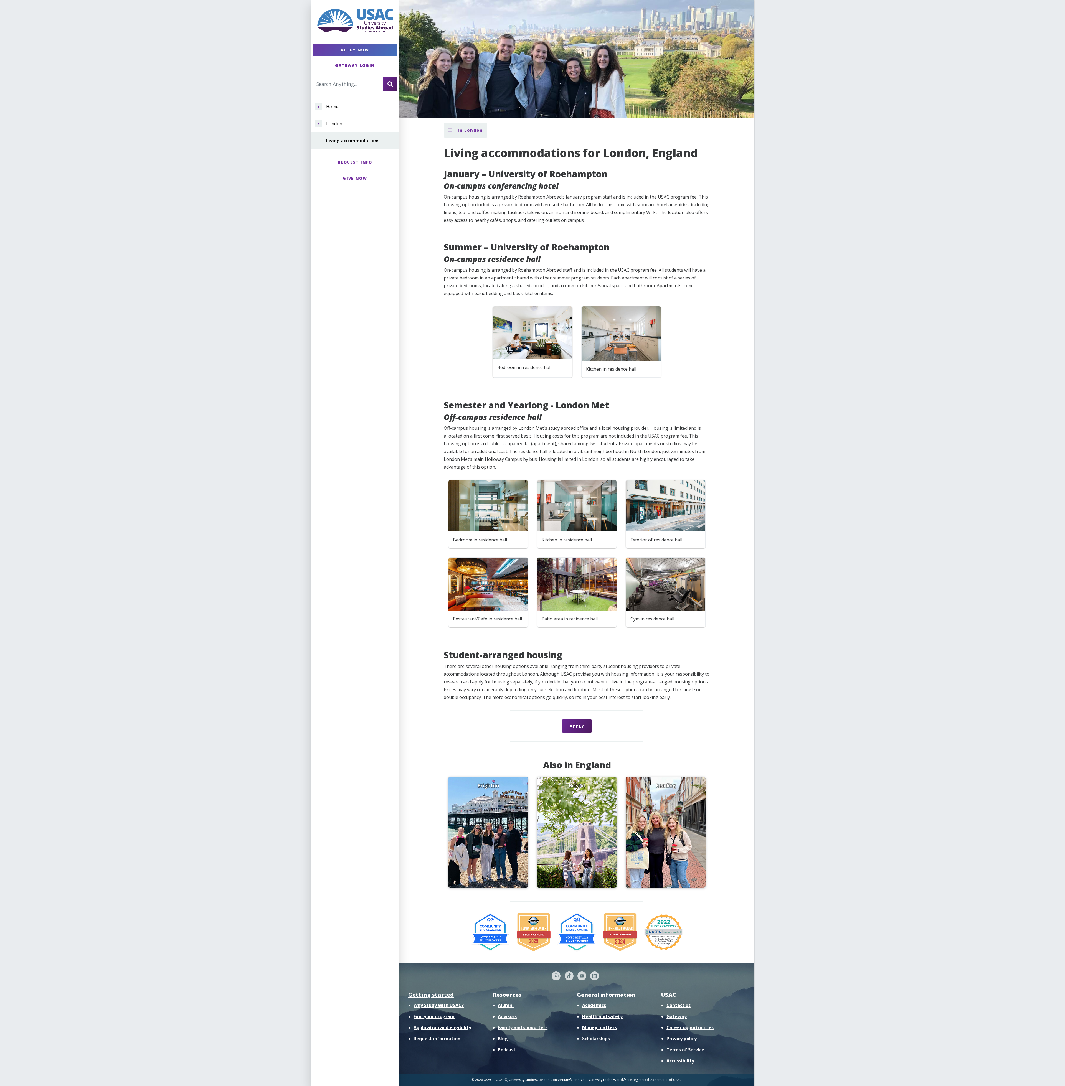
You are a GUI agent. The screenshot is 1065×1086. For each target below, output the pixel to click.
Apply (577, 726)
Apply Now (355, 49)
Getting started (431, 994)
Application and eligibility (442, 1027)
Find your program (434, 1016)
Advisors (507, 1016)
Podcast (507, 1050)
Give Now (355, 178)
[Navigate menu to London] (318, 123)
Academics (594, 1005)
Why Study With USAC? (439, 1005)
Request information (437, 1039)
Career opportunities (690, 1027)
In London (469, 130)
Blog (503, 1039)
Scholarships (596, 1039)
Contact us (678, 1005)
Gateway (676, 1016)
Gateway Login (355, 65)
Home (332, 107)
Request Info (355, 162)
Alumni (506, 1005)
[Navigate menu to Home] (318, 106)
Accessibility (680, 1061)
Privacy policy (681, 1039)
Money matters (599, 1027)
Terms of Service (685, 1050)
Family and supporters (522, 1027)
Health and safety (602, 1016)
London (334, 124)
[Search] (390, 84)
